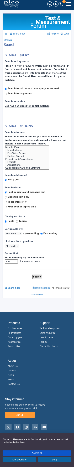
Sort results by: (14, 228)
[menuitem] (65, 33)
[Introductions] (27, 150)
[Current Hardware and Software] (27, 167)
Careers (12, 370)
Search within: (13, 187)
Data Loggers (15, 337)
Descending (50, 233)
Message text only (18, 196)
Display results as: (16, 216)
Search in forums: (15, 132)
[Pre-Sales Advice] (27, 153)
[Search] (49, 4)
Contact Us (14, 384)
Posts (10, 221)
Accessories (14, 341)
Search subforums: (16, 175)
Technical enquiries (50, 328)
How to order (47, 337)
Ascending (32, 233)
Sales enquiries (47, 333)
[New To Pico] (27, 147)
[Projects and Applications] (27, 159)
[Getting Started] (27, 156)
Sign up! (20, 415)
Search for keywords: (17, 61)
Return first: (12, 253)
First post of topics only (21, 206)
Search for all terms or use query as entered (33, 88)
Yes (9, 179)
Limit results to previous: (19, 241)
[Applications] (27, 164)
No (17, 179)
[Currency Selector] (56, 4)
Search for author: (15, 101)
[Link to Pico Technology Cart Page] (62, 4)
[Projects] (27, 161)
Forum (43, 341)
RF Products (14, 333)
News (11, 375)
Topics (22, 221)
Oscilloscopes (15, 328)
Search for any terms (19, 93)
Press (11, 379)
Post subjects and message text (26, 192)
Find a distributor (49, 346)
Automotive (14, 346)
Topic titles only (17, 201)
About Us (13, 366)
